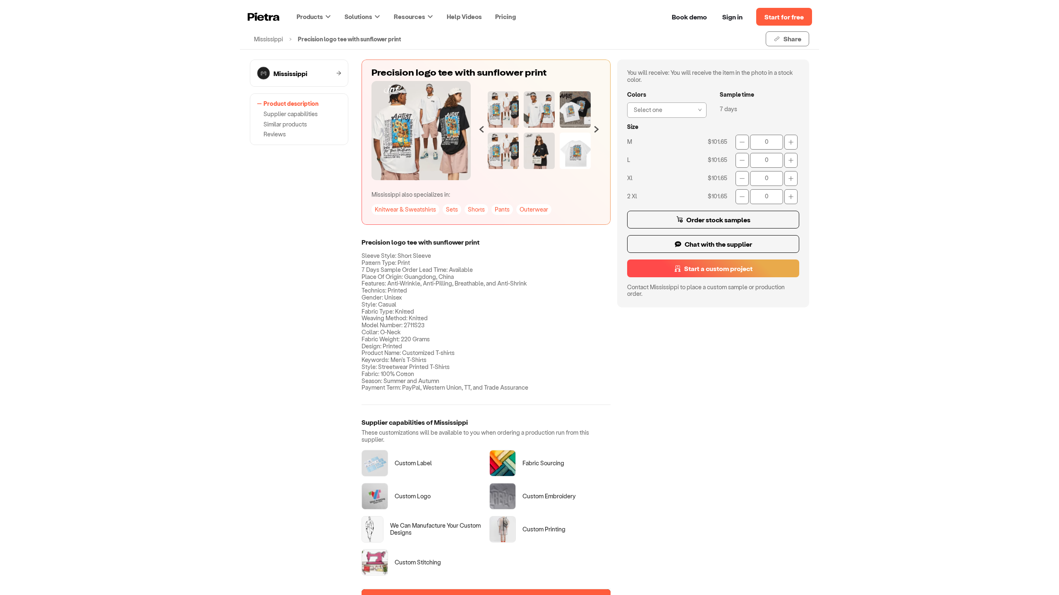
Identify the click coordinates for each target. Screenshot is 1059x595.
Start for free (784, 17)
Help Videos (464, 16)
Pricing (505, 16)
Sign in (732, 17)
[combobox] (664, 109)
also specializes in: (410, 194)
